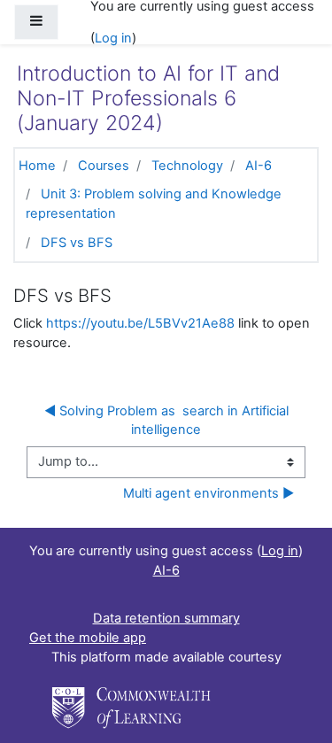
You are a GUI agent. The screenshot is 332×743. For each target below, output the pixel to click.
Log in (113, 38)
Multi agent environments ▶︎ (208, 493)
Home (37, 166)
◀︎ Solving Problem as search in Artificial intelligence (168, 420)
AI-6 (258, 166)
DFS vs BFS (76, 243)
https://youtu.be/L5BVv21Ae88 (140, 323)
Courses (103, 166)
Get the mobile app (87, 638)
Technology (187, 166)
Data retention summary (166, 618)
